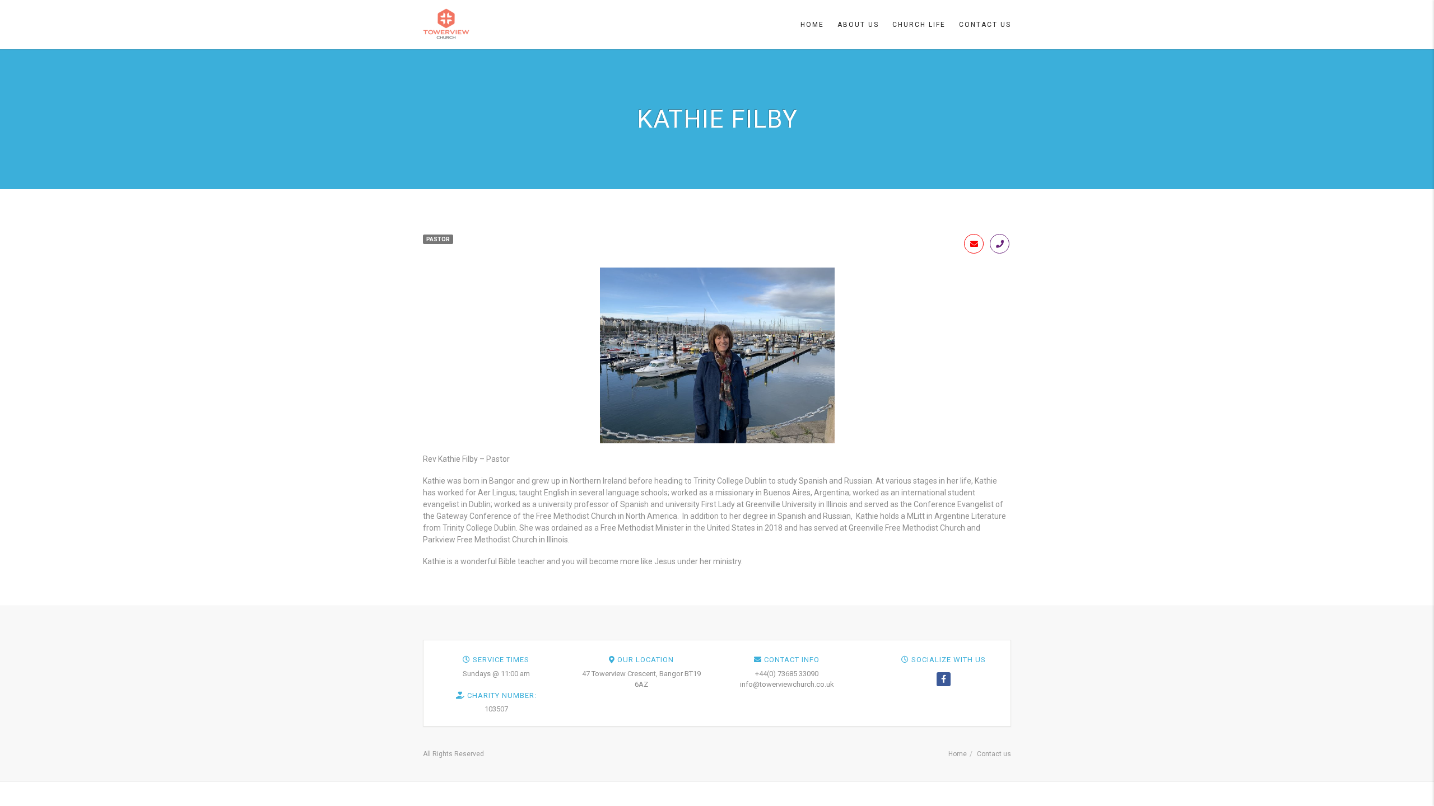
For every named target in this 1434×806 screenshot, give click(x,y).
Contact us (994, 754)
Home (812, 25)
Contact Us (985, 25)
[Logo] (446, 23)
